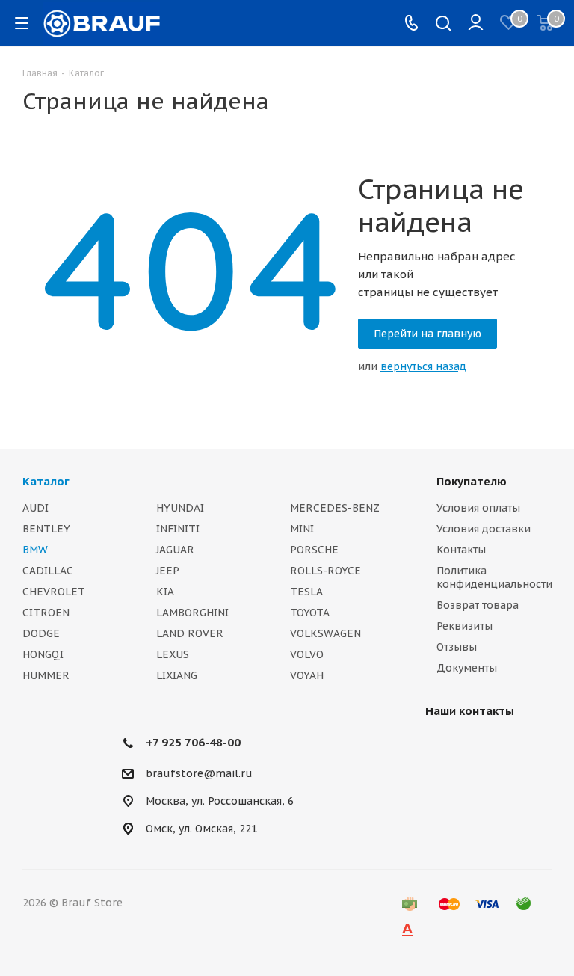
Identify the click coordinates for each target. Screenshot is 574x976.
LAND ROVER (189, 633)
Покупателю (471, 481)
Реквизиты (464, 626)
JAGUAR (175, 549)
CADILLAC (47, 570)
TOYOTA (310, 612)
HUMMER (46, 675)
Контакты (461, 549)
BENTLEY (46, 528)
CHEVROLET (53, 591)
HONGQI (43, 654)
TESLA (306, 591)
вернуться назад (423, 366)
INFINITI (178, 528)
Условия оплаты (478, 508)
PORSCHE (314, 549)
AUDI (35, 508)
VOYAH (307, 675)
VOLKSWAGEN (325, 633)
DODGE (41, 633)
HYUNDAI (180, 508)
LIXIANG (176, 675)
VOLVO (307, 654)
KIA (165, 591)
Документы (466, 668)
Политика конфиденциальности (494, 577)
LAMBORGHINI (192, 612)
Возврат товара (477, 605)
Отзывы (456, 647)
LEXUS (172, 654)
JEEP (167, 570)
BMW (35, 549)
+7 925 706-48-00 (193, 742)
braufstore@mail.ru (199, 773)
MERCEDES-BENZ (335, 508)
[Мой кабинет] (476, 23)
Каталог (46, 481)
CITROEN (46, 612)
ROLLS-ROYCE (325, 570)
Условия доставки (483, 528)
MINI (302, 528)
